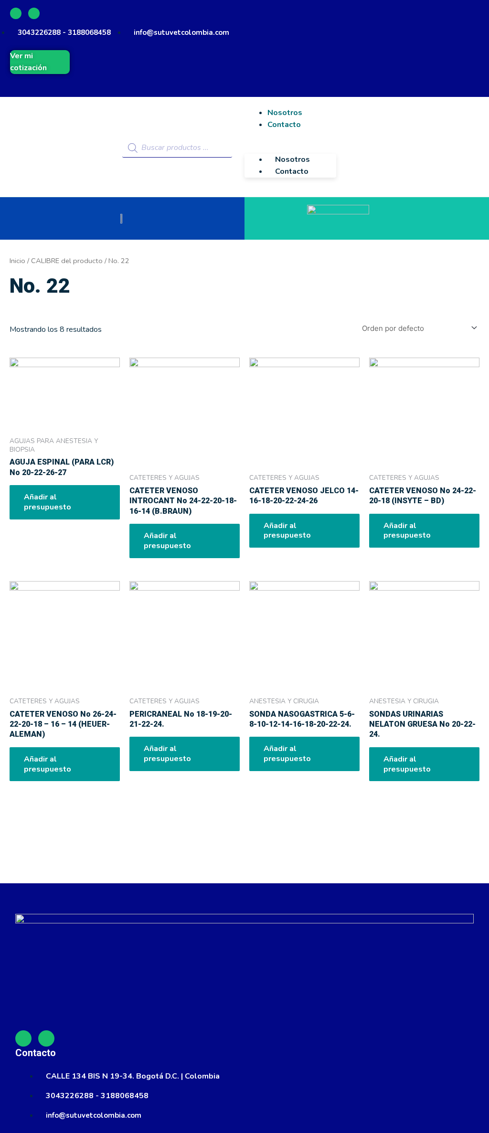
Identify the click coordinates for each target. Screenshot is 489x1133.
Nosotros (292, 159)
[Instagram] (34, 13)
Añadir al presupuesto (47, 502)
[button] (290, 148)
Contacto (284, 124)
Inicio (17, 260)
